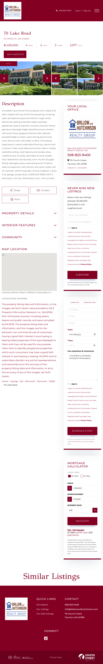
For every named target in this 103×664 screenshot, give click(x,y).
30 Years (75, 476)
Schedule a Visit (90, 302)
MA (21, 381)
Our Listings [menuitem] (42, 609)
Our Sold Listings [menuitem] (45, 614)
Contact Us (71, 168)
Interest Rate (74, 505)
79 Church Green (75, 616)
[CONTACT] (15, 54)
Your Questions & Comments (80, 351)
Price (70, 483)
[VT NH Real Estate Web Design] (87, 657)
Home (5, 381)
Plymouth (30, 381)
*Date (70, 330)
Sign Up (87, 11)
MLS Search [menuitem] (42, 605)
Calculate (82, 521)
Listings (14, 381)
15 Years (87, 476)
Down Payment (75, 494)
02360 (52, 381)
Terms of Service (89, 441)
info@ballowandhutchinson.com (81, 609)
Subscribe (82, 275)
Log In (78, 11)
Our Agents (82, 168)
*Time (70, 340)
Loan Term (73, 472)
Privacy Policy (86, 264)
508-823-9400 (65, 10)
